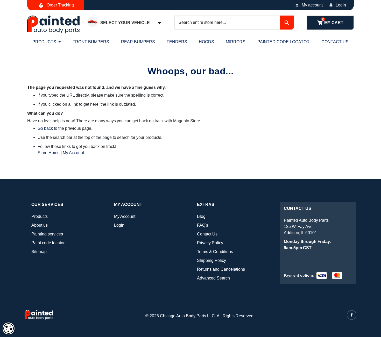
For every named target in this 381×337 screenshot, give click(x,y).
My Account (73, 152)
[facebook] (351, 315)
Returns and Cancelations (221, 269)
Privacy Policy (210, 243)
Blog (201, 216)
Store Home (49, 152)
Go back (45, 128)
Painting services (47, 234)
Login (341, 5)
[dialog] (9, 328)
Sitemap (39, 251)
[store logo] (53, 24)
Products (39, 216)
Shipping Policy (211, 260)
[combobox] (234, 23)
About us (39, 225)
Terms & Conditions (215, 251)
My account (312, 5)
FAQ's (202, 225)
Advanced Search (213, 278)
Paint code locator (48, 243)
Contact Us (207, 234)
